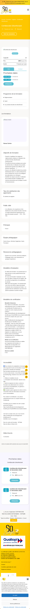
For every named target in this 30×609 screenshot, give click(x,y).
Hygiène (14, 19)
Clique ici (13, 520)
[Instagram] (26, 370)
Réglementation (8, 97)
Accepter (15, 595)
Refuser (15, 599)
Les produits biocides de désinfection (14, 104)
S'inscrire (8, 84)
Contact (3, 564)
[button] (27, 579)
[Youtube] (26, 377)
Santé (6, 101)
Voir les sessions (9, 34)
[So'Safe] (6, 9)
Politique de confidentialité (8, 607)
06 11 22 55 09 (10, 3)
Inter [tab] (9, 69)
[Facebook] (26, 366)
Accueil (3, 19)
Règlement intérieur (6, 569)
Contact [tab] (20, 69)
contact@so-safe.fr (20, 3)
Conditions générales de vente (8, 567)
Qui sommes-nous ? (6, 562)
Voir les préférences (15, 603)
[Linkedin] (26, 373)
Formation (8, 19)
